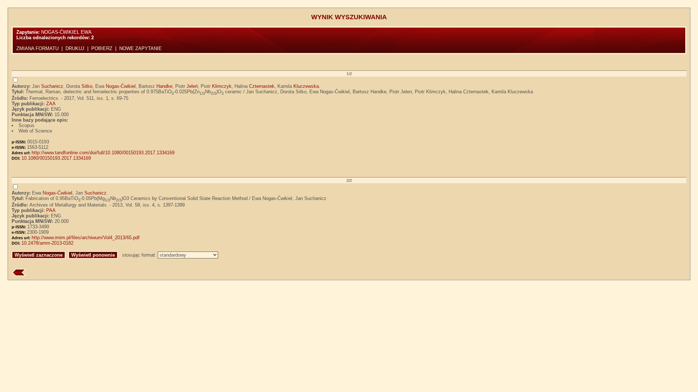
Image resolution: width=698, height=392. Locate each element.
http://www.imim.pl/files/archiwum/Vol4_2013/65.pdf (86, 237)
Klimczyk (222, 86)
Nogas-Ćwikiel (121, 86)
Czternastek (261, 86)
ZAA (51, 103)
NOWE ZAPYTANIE (140, 48)
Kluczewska (306, 86)
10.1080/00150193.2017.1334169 (56, 158)
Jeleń (192, 86)
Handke (164, 86)
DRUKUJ (74, 48)
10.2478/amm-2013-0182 (47, 243)
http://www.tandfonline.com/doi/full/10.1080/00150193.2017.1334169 (103, 152)
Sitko (86, 86)
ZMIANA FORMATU (37, 48)
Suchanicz (52, 86)
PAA (51, 210)
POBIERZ (101, 48)
